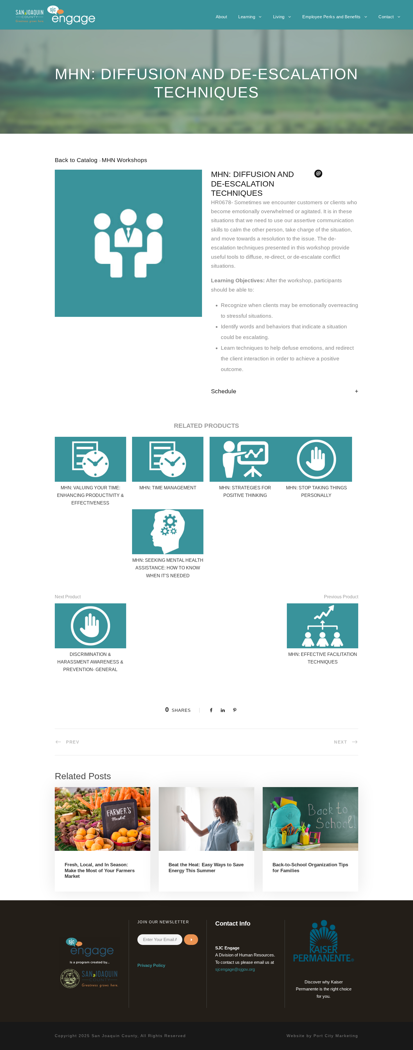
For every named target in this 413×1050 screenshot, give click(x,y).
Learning (246, 16)
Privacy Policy (151, 965)
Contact (386, 16)
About (221, 16)
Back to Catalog (77, 160)
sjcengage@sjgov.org (235, 969)
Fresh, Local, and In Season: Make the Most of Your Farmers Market (100, 870)
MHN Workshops (124, 160)
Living (279, 16)
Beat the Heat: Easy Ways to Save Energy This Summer (206, 867)
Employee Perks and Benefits (331, 16)
